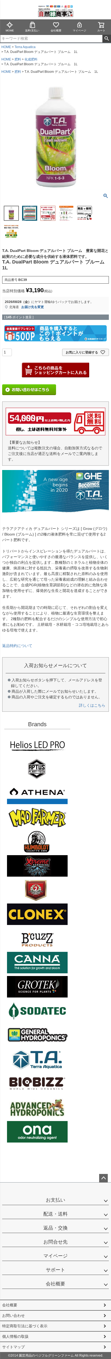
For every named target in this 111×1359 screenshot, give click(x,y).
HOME (6, 47)
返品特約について (17, 646)
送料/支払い (32, 30)
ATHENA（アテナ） (37, 793)
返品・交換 (55, 1228)
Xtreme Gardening (37, 866)
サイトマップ (13, 1347)
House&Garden (37, 890)
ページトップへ (103, 1178)
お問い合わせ (13, 1315)
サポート (55, 1270)
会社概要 (56, 30)
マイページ (79, 30)
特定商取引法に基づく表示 (24, 1326)
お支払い (55, 1200)
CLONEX (37, 914)
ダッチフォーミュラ (37, 1107)
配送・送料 (55, 1214)
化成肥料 (31, 59)
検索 (106, 38)
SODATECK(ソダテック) (37, 1011)
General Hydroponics (37, 1035)
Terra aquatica (37, 1059)
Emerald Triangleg (37, 841)
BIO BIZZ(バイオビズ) (37, 1083)
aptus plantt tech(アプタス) (37, 769)
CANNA (37, 962)
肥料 (18, 59)
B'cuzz (37, 938)
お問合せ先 (55, 1242)
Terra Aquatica (25, 47)
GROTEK (37, 986)
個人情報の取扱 (15, 1336)
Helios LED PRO (37, 745)
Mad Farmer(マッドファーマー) (37, 817)
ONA (37, 1132)
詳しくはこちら (92, 705)
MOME (10, 30)
